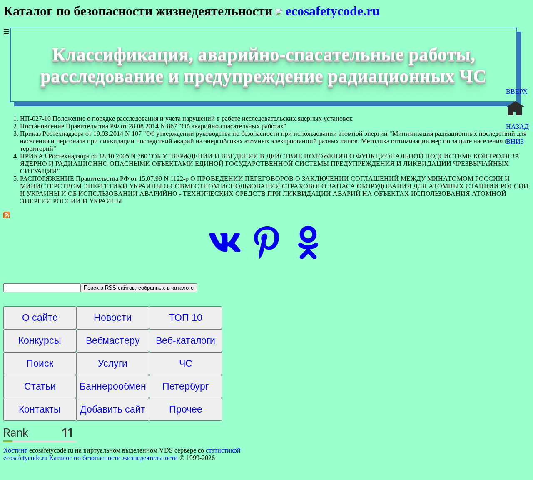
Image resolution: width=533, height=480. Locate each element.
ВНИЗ (515, 141)
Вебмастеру (113, 340)
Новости (113, 317)
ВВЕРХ (517, 91)
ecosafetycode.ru (331, 10)
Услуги (112, 363)
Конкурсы (39, 340)
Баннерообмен (113, 386)
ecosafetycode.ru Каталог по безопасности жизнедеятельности (90, 457)
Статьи (40, 386)
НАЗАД (517, 126)
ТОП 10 (185, 317)
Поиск (39, 363)
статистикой (223, 450)
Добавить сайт (112, 409)
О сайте (40, 317)
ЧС (185, 363)
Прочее (185, 409)
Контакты (40, 409)
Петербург (185, 386)
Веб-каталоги (185, 340)
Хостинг (15, 450)
